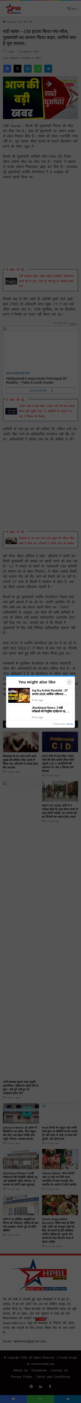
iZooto (70, 724)
